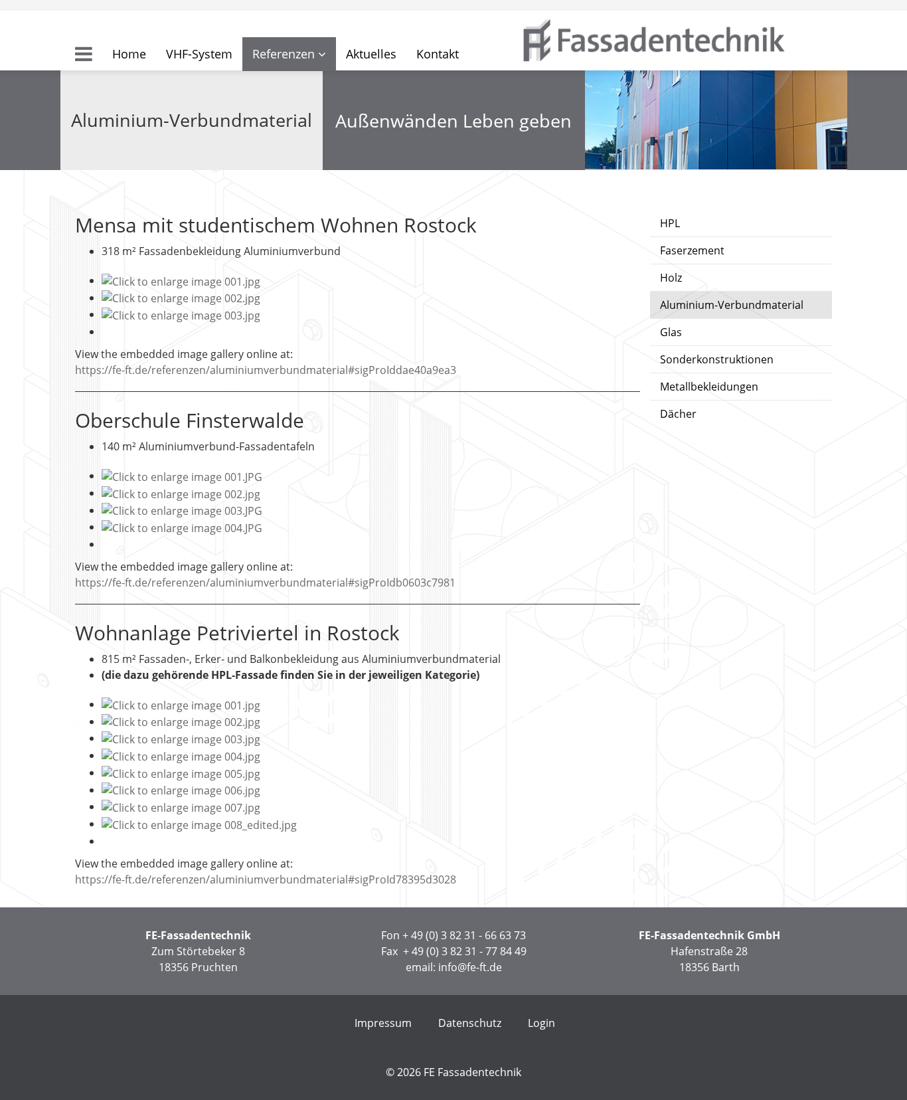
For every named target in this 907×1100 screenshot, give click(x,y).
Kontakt (437, 54)
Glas (671, 332)
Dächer (678, 414)
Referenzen (283, 54)
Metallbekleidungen (709, 386)
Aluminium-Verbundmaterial (731, 305)
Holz (671, 277)
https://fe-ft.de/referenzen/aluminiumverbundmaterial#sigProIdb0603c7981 (265, 582)
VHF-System (199, 54)
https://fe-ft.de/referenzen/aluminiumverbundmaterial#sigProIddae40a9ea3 (265, 370)
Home (129, 54)
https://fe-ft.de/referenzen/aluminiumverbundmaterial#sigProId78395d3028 (265, 879)
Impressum (383, 1023)
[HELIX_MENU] (83, 53)
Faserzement (692, 250)
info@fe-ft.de (470, 967)
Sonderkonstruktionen (717, 359)
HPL (670, 223)
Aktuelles (371, 54)
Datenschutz (469, 1023)
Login (541, 1023)
